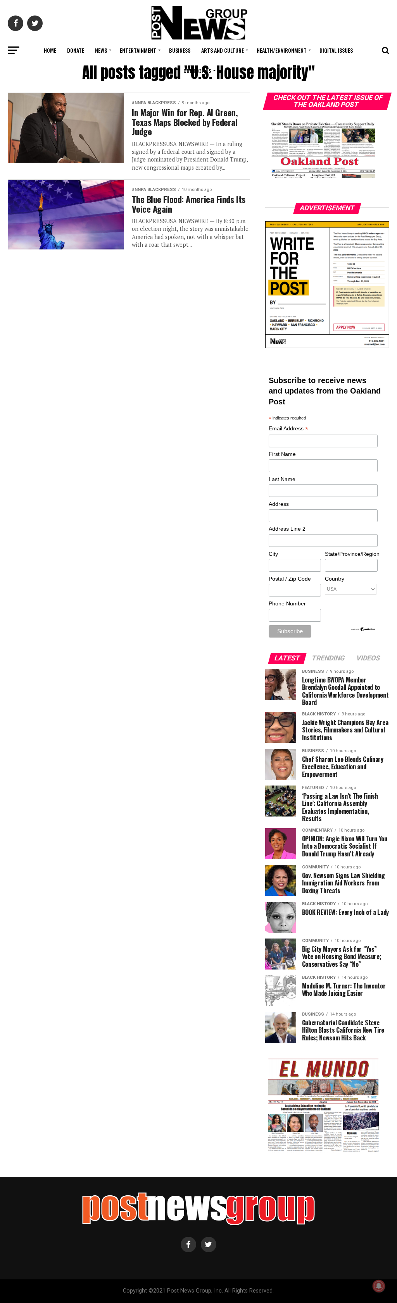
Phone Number (287, 603)
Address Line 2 (287, 529)
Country (334, 579)
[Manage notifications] (379, 1286)
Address (279, 504)
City (273, 554)
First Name (282, 454)
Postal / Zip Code (290, 579)
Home (50, 50)
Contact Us (197, 71)
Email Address (288, 429)
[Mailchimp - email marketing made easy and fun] (363, 630)
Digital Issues (336, 50)
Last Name (282, 479)
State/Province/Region (351, 554)
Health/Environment (282, 50)
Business (179, 50)
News (101, 50)
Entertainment (138, 50)
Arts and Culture (222, 50)
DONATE (75, 50)
